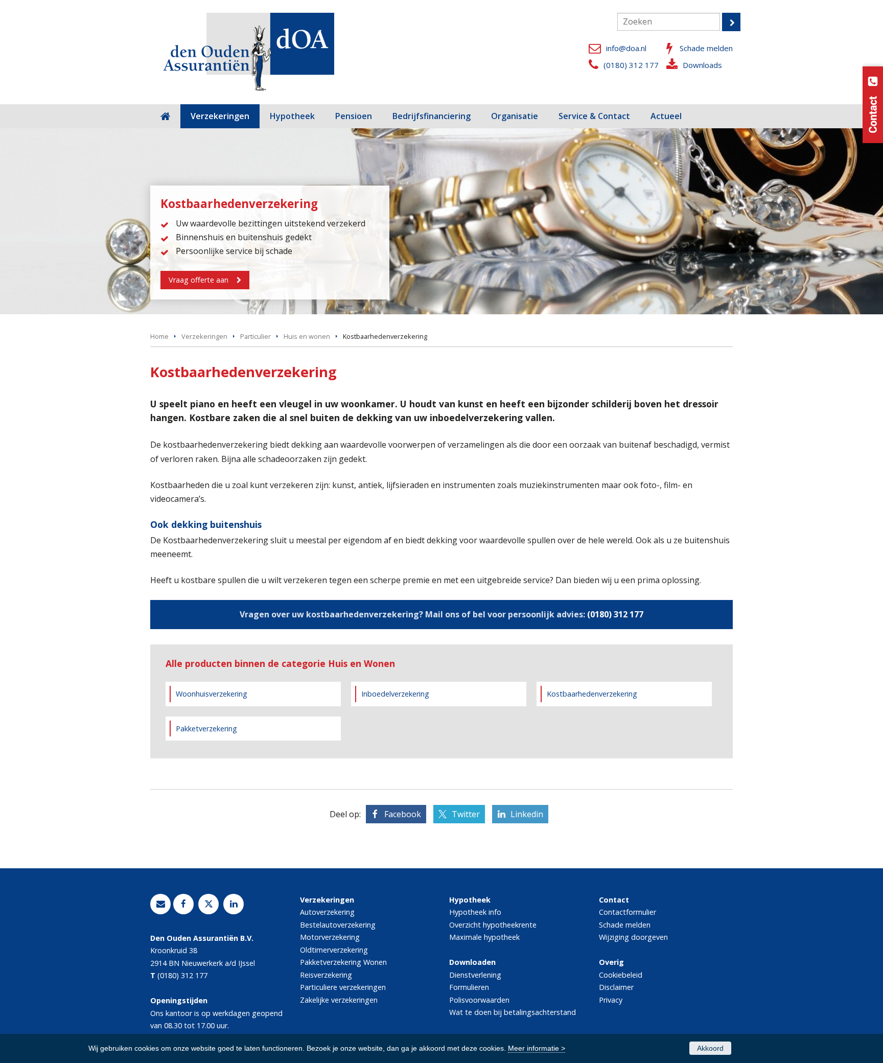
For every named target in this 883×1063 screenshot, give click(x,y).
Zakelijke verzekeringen (339, 1000)
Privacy (610, 1000)
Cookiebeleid (620, 975)
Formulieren (469, 987)
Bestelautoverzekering (338, 925)
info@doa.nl (626, 48)
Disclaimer (616, 987)
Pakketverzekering (206, 728)
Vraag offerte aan (198, 280)
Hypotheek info (475, 912)
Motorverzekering (330, 937)
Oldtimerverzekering (334, 950)
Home (159, 336)
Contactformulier (627, 912)
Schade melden (706, 48)
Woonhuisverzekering (211, 694)
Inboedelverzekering (395, 694)
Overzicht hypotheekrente (493, 925)
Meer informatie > (536, 1048)
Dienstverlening (475, 975)
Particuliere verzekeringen (343, 987)
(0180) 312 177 (631, 65)
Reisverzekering (326, 975)
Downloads (702, 65)
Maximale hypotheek (484, 937)
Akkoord (710, 1048)
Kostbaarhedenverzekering (592, 694)
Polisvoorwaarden (479, 1000)
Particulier (255, 336)
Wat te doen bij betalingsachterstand (512, 1012)
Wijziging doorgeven (633, 937)
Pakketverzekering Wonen (343, 962)
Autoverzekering (327, 912)
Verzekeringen (204, 336)
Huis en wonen (307, 336)
